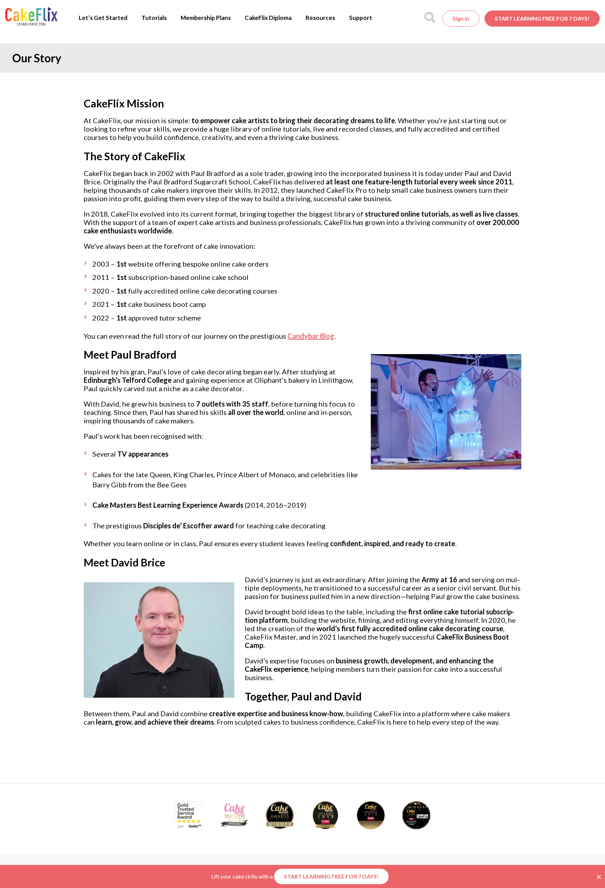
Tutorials (154, 17)
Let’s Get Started (103, 17)
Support (360, 17)
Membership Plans (206, 17)
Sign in (461, 18)
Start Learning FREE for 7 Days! (542, 18)
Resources (320, 17)
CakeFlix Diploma (268, 17)
